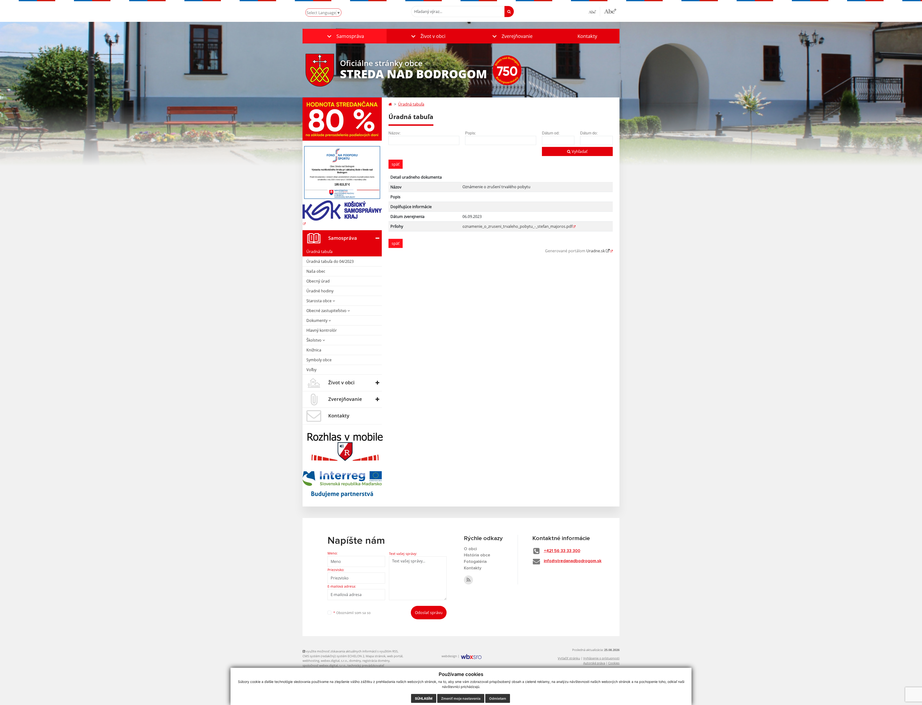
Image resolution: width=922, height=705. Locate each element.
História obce (477, 555)
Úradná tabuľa (319, 251)
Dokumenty (317, 320)
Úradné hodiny (320, 291)
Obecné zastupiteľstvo (326, 310)
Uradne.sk (596, 250)
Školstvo (314, 340)
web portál (394, 656)
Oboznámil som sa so (351, 612)
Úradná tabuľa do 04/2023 (330, 261)
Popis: (470, 133)
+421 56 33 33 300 (562, 551)
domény (355, 660)
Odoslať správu (429, 612)
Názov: (394, 133)
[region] (500, 203)
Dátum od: (550, 133)
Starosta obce (319, 300)
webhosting (311, 660)
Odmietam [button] (497, 698)
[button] (345, 36)
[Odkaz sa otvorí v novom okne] (468, 579)
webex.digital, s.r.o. (334, 660)
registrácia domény (375, 660)
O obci (470, 549)
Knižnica (313, 350)
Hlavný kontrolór (321, 330)
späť (396, 164)
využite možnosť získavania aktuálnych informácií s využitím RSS (351, 651)
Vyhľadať (579, 151)
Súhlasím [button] (423, 698)
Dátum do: (589, 133)
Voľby (311, 369)
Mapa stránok (376, 656)
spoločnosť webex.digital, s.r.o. (324, 665)
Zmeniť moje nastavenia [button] (460, 698)
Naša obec (315, 271)
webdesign (449, 656)
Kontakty (587, 36)
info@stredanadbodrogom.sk (572, 561)
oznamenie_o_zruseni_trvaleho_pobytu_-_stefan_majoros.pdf (517, 226)
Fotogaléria (475, 562)
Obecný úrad (318, 281)
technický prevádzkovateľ (365, 665)
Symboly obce (319, 359)
